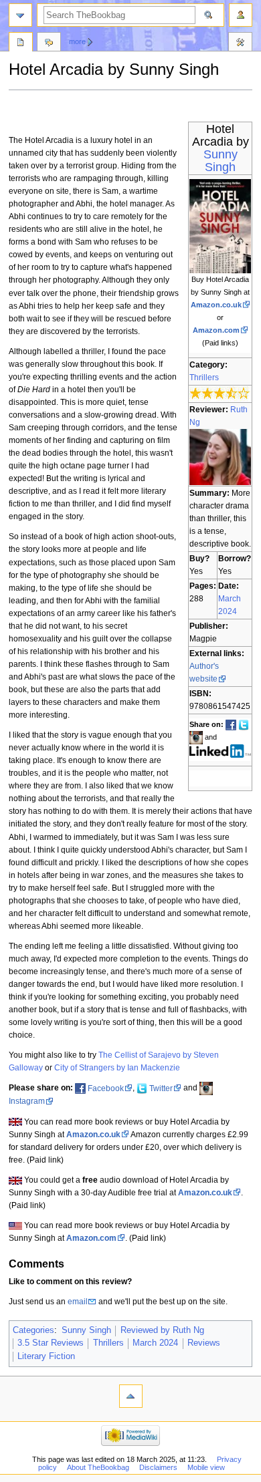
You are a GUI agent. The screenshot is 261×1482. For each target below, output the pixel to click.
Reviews (203, 1343)
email (78, 1301)
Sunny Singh (220, 161)
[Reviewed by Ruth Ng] (220, 456)
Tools (240, 43)
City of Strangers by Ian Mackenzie (117, 1067)
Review (20, 43)
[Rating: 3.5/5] (219, 393)
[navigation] (20, 15)
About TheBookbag (98, 1467)
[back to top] (131, 1396)
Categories (33, 1330)
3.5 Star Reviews (50, 1343)
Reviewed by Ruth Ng (162, 1330)
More (77, 41)
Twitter (161, 1088)
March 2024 (155, 1343)
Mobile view (206, 1467)
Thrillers (204, 377)
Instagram (27, 1101)
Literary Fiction (46, 1356)
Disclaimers (158, 1467)
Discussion (48, 43)
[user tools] (240, 15)
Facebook (106, 1088)
